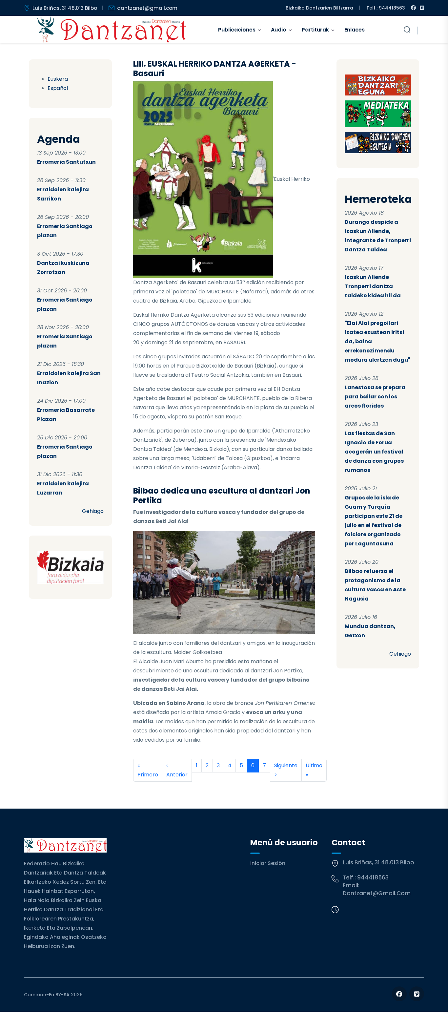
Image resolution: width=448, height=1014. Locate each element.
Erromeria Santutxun (66, 162)
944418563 (373, 877)
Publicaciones (236, 29)
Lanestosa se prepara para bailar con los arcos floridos (375, 397)
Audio (278, 29)
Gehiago (93, 511)
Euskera (58, 79)
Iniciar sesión (267, 863)
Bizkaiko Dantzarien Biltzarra (319, 8)
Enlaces (354, 29)
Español (58, 88)
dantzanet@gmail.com (147, 8)
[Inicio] (111, 29)
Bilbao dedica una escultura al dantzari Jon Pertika (221, 495)
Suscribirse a (135, 789)
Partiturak (315, 29)
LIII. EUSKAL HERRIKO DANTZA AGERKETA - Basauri (214, 68)
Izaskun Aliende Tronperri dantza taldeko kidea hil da (373, 286)
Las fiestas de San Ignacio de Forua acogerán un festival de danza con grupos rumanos (374, 452)
